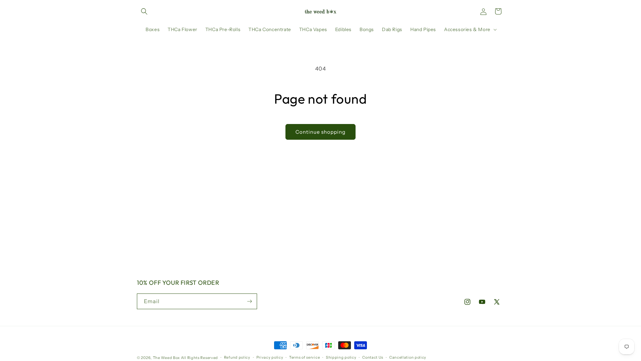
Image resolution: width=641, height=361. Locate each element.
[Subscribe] (249, 301)
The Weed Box (166, 357)
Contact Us (372, 357)
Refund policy (237, 357)
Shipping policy (341, 357)
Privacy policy (269, 357)
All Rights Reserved (199, 357)
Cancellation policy (407, 357)
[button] (144, 11)
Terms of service (304, 357)
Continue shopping (320, 132)
